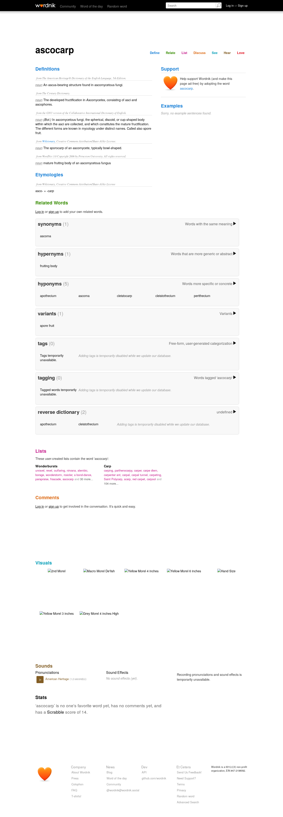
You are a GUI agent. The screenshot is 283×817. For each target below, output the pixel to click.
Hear (227, 52)
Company (78, 766)
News (110, 766)
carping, (109, 470)
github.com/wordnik (154, 778)
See (215, 52)
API (144, 772)
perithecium (202, 295)
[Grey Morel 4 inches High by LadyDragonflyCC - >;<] (99, 613)
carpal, (127, 475)
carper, (138, 470)
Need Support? (186, 778)
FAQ (74, 790)
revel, (50, 470)
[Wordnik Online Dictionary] (45, 5)
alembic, (83, 470)
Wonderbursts (46, 466)
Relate (170, 52)
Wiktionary (48, 141)
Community (68, 6)
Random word (117, 6)
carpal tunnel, (140, 475)
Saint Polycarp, (114, 479)
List (184, 52)
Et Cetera (183, 766)
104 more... (111, 483)
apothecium (48, 295)
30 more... (86, 479)
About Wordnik (80, 772)
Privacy (181, 790)
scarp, (128, 479)
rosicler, (69, 475)
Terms (181, 784)
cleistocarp (124, 295)
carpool (152, 479)
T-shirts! (76, 796)
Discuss (199, 52)
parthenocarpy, (124, 470)
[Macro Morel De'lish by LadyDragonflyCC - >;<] (99, 570)
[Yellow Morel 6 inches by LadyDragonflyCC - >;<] (184, 570)
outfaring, (60, 470)
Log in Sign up (237, 5)
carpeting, (155, 475)
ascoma (45, 235)
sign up (54, 211)
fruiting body (48, 265)
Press (74, 778)
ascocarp (186, 88)
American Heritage (57, 679)
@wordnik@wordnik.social (123, 790)
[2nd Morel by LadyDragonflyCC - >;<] (56, 570)
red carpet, (139, 479)
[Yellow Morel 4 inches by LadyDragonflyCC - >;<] (141, 570)
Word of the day (91, 6)
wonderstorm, (55, 475)
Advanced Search (188, 802)
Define (155, 52)
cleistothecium (165, 295)
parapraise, (42, 479)
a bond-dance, (83, 475)
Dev (144, 766)
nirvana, (72, 470)
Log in (39, 211)
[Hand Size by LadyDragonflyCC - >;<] (226, 570)
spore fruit (47, 325)
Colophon (77, 784)
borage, (40, 475)
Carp (107, 466)
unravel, (40, 470)
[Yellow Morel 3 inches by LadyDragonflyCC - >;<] (57, 613)
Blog (109, 772)
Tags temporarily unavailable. (51, 357)
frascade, (56, 479)
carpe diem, (150, 470)
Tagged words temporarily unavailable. (58, 391)
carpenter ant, (113, 475)
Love (241, 52)
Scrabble (55, 712)
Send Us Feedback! (189, 772)
